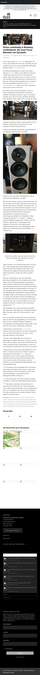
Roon (32, 228)
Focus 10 (30, 83)
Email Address (7, 624)
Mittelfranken (12, 406)
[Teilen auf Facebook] (8, 416)
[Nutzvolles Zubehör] (11, 455)
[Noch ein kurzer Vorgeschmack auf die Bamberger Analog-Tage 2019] (11, 488)
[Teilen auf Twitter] (20, 416)
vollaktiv (5, 399)
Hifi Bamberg (22, 399)
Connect (22, 354)
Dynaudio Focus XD (13, 399)
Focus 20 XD (25, 329)
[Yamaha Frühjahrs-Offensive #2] (28, 455)
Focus (15, 68)
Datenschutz (6, 538)
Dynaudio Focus (15, 397)
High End (22, 397)
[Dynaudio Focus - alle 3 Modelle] (17, 39)
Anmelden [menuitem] (4, 2)
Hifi (9, 402)
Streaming (5, 406)
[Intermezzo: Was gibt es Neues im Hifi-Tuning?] (28, 472)
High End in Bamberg (16, 402)
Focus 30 (5, 85)
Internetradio (29, 399)
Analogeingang (32, 404)
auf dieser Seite (20, 61)
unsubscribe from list (20, 657)
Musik (24, 402)
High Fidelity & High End (17, 55)
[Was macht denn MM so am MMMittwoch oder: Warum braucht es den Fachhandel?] (11, 438)
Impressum (6, 535)
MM (17, 406)
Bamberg (31, 397)
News (5, 22)
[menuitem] (30, 15)
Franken (5, 404)
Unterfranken (22, 406)
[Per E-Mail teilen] (31, 416)
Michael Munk (6, 57)
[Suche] (30, 15)
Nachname (6, 640)
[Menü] (34, 15)
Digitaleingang (30, 406)
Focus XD (11, 73)
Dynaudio (22, 68)
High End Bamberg (31, 402)
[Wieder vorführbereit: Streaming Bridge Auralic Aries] (28, 438)
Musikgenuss (11, 404)
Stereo (27, 397)
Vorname (5, 632)
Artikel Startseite (27, 55)
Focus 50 (13, 85)
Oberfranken (24, 404)
